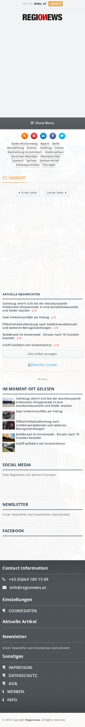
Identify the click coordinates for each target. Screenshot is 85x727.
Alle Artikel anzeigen (42, 354)
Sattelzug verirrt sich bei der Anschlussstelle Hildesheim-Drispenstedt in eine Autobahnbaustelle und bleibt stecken (40, 307)
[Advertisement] (42, 69)
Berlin (56, 143)
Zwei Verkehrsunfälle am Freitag (25, 317)
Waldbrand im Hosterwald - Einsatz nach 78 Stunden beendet (40, 336)
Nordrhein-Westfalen (24, 156)
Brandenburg (15, 148)
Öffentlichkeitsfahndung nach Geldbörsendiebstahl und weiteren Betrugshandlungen (39, 326)
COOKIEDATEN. (23, 610)
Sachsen (31, 160)
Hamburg (46, 148)
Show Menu (44, 123)
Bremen (32, 148)
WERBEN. (16, 691)
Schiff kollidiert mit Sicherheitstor (27, 345)
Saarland (17, 160)
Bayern (45, 143)
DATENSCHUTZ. (23, 675)
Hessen (59, 148)
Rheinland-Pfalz (50, 156)
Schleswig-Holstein (28, 165)
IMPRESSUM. (21, 667)
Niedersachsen (54, 152)
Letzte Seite (55, 193)
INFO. (12, 700)
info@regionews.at (28, 587)
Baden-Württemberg (25, 143)
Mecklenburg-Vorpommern (25, 152)
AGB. (13, 683)
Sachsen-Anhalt (49, 160)
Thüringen (48, 165)
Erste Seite (29, 193)
